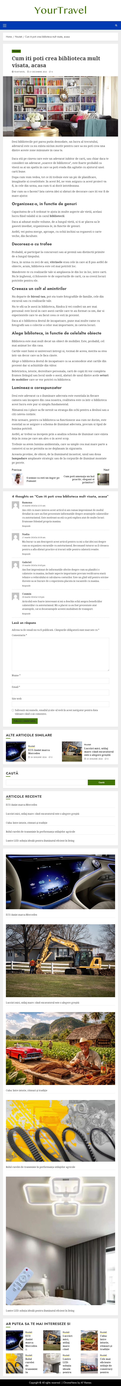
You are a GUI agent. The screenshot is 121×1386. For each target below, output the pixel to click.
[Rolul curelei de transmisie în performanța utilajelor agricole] (60, 1131)
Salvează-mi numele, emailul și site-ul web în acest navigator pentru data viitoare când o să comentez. (56, 712)
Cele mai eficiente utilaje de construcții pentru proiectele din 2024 (107, 1368)
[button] (4, 25)
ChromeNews (70, 1382)
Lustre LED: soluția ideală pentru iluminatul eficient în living (40, 840)
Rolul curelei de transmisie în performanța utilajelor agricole (40, 831)
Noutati (16, 51)
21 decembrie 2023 (38, 72)
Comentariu (19, 635)
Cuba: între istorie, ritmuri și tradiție (26, 822)
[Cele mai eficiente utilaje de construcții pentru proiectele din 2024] (89, 1363)
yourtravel (19, 72)
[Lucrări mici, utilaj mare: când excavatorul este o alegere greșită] (72, 751)
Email (16, 687)
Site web (17, 698)
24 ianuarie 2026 (39, 757)
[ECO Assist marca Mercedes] (16, 751)
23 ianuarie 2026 (95, 759)
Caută (12, 773)
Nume (16, 675)
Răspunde (26, 526)
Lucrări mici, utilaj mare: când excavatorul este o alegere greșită (99, 752)
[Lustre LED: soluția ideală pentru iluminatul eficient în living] (60, 1241)
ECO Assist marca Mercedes (39, 751)
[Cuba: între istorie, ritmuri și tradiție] (60, 1048)
